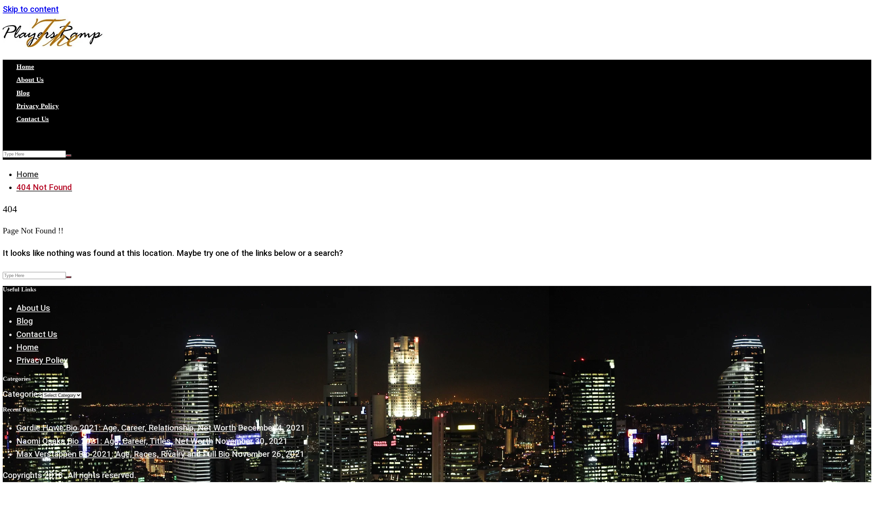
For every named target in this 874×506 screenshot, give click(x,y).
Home (25, 66)
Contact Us (32, 118)
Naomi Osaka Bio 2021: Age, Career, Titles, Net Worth (114, 441)
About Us (30, 79)
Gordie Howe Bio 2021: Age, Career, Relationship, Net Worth (126, 428)
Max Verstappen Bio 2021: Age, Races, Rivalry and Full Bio (123, 454)
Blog (23, 93)
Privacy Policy (37, 106)
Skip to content (31, 9)
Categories (22, 394)
